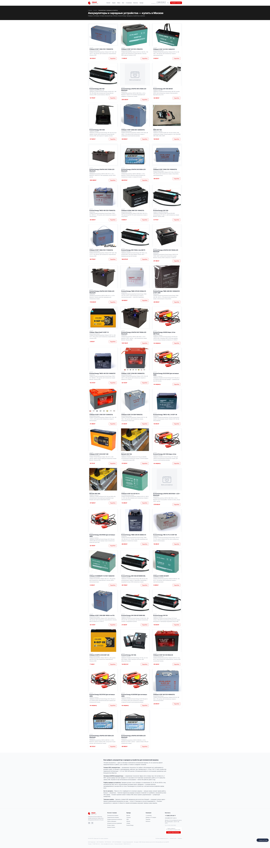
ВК (89, 822)
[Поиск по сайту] (168, 3)
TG (92, 822)
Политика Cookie (173, 838)
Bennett (128, 815)
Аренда (141, 2)
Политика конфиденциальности (162, 838)
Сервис (114, 2)
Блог (123, 2)
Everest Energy (129, 825)
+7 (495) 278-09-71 (161, 2)
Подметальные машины (113, 817)
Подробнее (113, 58)
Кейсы (118, 2)
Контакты (135, 2)
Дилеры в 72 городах (151, 817)
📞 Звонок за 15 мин (262, 840)
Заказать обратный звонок (173, 832)
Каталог (108, 2)
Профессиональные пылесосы (114, 819)
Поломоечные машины (112, 815)
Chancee (128, 817)
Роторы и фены (111, 825)
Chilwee (128, 823)
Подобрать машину (176, 2)
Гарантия (148, 819)
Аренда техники (111, 827)
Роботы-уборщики (111, 821)
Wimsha (128, 821)
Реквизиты (180, 838)
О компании (129, 2)
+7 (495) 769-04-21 (96, 843)
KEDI (127, 819)
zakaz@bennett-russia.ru (171, 818)
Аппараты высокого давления (114, 823)
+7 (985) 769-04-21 (127, 843)
